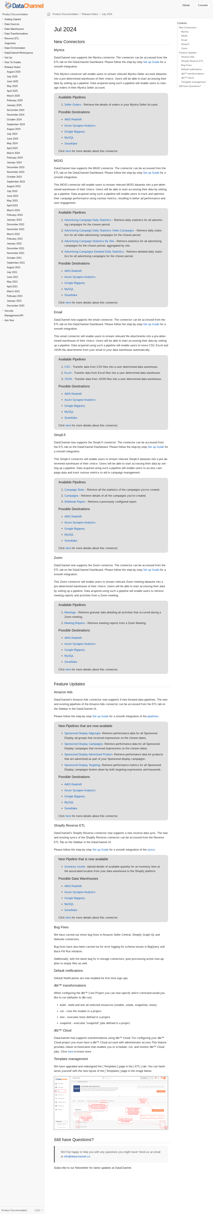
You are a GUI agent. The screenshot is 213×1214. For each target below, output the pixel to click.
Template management (193, 82)
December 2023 (15, 167)
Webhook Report (74, 501)
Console (203, 5)
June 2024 (12, 138)
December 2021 (15, 248)
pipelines (152, 716)
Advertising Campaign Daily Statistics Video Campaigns (99, 230)
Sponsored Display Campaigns (83, 744)
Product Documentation (15, 14)
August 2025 (13, 71)
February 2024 (15, 157)
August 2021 (13, 267)
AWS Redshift (73, 119)
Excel (67, 372)
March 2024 (13, 153)
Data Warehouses (14, 28)
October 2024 (14, 119)
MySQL (69, 137)
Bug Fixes (186, 65)
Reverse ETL (11, 38)
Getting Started (12, 19)
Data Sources (11, 24)
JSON (68, 379)
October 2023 (14, 176)
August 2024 (13, 129)
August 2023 (13, 186)
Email (184, 40)
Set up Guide (151, 62)
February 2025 (15, 100)
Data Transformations (16, 33)
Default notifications (191, 69)
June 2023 (12, 195)
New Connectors (187, 27)
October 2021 (14, 257)
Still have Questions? (190, 86)
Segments (10, 43)
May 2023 (12, 200)
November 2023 (15, 171)
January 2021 (14, 300)
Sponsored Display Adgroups (82, 733)
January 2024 (14, 162)
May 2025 (12, 86)
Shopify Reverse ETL (192, 61)
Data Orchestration (14, 47)
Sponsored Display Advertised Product (88, 754)
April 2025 (12, 90)
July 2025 (12, 76)
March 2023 (13, 210)
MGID (184, 36)
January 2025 (14, 105)
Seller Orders (72, 104)
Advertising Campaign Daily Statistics (87, 220)
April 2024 (12, 148)
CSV (67, 366)
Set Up (8, 57)
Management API (13, 315)
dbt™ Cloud (187, 78)
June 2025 (12, 81)
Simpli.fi (185, 44)
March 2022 (13, 234)
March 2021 (13, 291)
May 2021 (12, 281)
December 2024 (15, 110)
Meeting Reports (74, 623)
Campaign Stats (74, 489)
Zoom (184, 48)
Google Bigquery (74, 131)
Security (8, 310)
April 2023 (12, 205)
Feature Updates (188, 52)
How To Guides (12, 62)
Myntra (185, 31)
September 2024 (16, 124)
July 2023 (12, 191)
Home (186, 5)
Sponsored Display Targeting (82, 765)
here (68, 151)
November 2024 (15, 114)
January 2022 (14, 243)
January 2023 (14, 219)
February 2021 (15, 296)
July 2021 (12, 272)
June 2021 (12, 277)
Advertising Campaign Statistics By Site (89, 241)
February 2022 (15, 238)
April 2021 (12, 286)
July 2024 (12, 133)
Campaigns (71, 495)
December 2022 (15, 224)
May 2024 (12, 143)
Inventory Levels (74, 866)
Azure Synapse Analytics (80, 125)
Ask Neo (9, 320)
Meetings (70, 612)
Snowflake (70, 143)
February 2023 (15, 214)
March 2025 (13, 95)
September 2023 (16, 181)
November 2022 (15, 229)
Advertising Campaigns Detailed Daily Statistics (94, 251)
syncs (151, 849)
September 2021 (16, 262)
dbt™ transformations (192, 73)
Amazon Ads (187, 57)
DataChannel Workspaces (18, 52)
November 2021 (15, 253)
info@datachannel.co (77, 1156)
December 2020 (15, 305)
